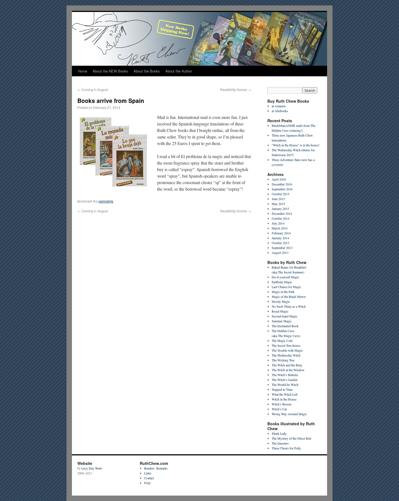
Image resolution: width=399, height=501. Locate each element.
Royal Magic (280, 311)
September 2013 (282, 247)
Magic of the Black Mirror (289, 296)
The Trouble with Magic (287, 350)
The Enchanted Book (285, 326)
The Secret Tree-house (286, 345)
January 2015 (280, 208)
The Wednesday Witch (286, 355)
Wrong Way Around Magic (289, 414)
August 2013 (280, 252)
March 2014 (279, 228)
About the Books (147, 71)
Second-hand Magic (284, 316)
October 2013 (280, 243)
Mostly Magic (281, 301)
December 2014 (282, 213)
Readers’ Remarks (156, 468)
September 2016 (282, 189)
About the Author (178, 71)
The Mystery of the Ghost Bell (291, 438)
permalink (106, 201)
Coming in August (92, 89)
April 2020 (279, 179)
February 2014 (281, 233)
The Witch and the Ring (287, 365)
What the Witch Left (284, 394)
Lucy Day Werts (91, 468)
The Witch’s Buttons (285, 375)
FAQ (147, 483)
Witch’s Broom (281, 404)
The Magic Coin (282, 340)
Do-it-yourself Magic (285, 277)
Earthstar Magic (282, 282)
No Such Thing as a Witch (289, 306)
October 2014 (280, 218)
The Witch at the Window (288, 370)
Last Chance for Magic (286, 287)
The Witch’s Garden (284, 379)
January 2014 (280, 238)
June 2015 (278, 199)
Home (82, 71)
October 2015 (280, 194)
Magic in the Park (283, 291)
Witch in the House (284, 399)
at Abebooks (280, 111)
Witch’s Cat (279, 409)
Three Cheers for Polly (286, 448)
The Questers (280, 443)
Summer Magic (282, 321)
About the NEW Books (110, 71)
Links (147, 473)
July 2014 (278, 223)
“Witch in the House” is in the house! (295, 145)
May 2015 (278, 203)
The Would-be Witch (285, 384)
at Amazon (279, 106)
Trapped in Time (282, 389)
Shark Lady (279, 433)
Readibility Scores (235, 89)
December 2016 (282, 184)
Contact (149, 478)
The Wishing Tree (283, 360)
